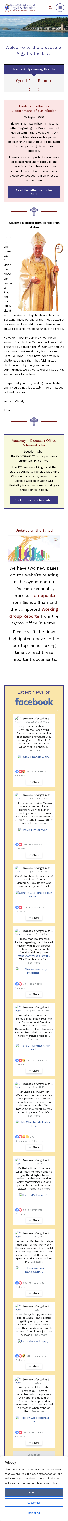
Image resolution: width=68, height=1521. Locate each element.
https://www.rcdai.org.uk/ (34, 955)
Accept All (34, 1492)
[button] (50, 7)
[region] (34, 1488)
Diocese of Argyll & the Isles (41, 718)
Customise (34, 1502)
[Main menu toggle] (60, 7)
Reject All (34, 1512)
